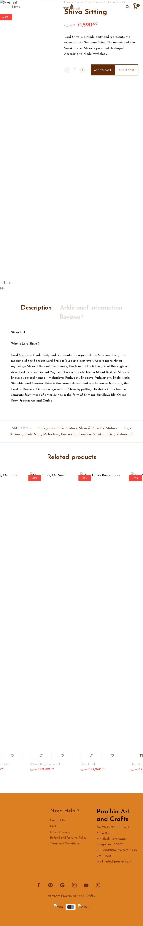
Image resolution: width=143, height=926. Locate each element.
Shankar (99, 434)
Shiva (22, 355)
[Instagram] (74, 885)
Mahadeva (51, 434)
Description (36, 308)
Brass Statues (66, 428)
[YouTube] (86, 885)
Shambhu (84, 434)
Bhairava (16, 434)
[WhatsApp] (98, 885)
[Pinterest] (50, 885)
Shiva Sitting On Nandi (43, 764)
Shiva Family (87, 764)
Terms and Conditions (65, 843)
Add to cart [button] (39, 755)
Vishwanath (124, 434)
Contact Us (58, 820)
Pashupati (68, 434)
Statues (111, 428)
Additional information (91, 308)
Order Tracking (60, 832)
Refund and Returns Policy (68, 837)
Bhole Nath (32, 434)
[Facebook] (38, 885)
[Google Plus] (62, 885)
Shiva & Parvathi (91, 428)
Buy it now (126, 70)
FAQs (54, 826)
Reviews (71, 317)
